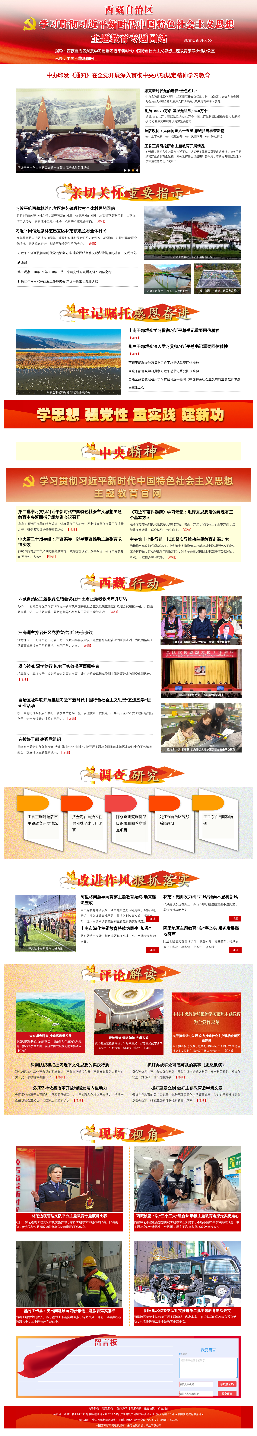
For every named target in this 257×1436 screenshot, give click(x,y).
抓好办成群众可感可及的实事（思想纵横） (187, 1065)
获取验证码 (227, 1384)
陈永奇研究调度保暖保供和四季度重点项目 (131, 823)
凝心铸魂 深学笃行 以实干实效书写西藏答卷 (58, 666)
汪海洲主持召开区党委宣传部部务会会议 (55, 632)
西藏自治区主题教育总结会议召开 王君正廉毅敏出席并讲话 (72, 598)
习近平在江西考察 (29, 167)
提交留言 (227, 1393)
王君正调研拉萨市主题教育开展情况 (174, 146)
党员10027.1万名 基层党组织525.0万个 (176, 111)
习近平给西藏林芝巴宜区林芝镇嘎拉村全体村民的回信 (65, 208)
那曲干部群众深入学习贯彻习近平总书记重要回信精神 (178, 346)
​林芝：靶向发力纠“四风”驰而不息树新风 (200, 896)
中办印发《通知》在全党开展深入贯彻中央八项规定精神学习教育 (128, 75)
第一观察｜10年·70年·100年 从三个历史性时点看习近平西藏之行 (64, 272)
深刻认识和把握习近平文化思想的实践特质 (69, 1065)
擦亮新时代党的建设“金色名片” (170, 91)
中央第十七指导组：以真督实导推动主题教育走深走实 (179, 539)
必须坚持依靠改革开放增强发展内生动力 (70, 1088)
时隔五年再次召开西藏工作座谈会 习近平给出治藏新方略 (57, 281)
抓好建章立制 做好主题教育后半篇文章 (187, 1088)
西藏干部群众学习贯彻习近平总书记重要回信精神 (163, 363)
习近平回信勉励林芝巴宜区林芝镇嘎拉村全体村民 (61, 230)
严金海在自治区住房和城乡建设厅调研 (87, 823)
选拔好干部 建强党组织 (39, 739)
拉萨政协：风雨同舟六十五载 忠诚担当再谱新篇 (184, 131)
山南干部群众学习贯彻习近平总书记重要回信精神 (174, 330)
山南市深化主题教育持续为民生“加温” (116, 928)
